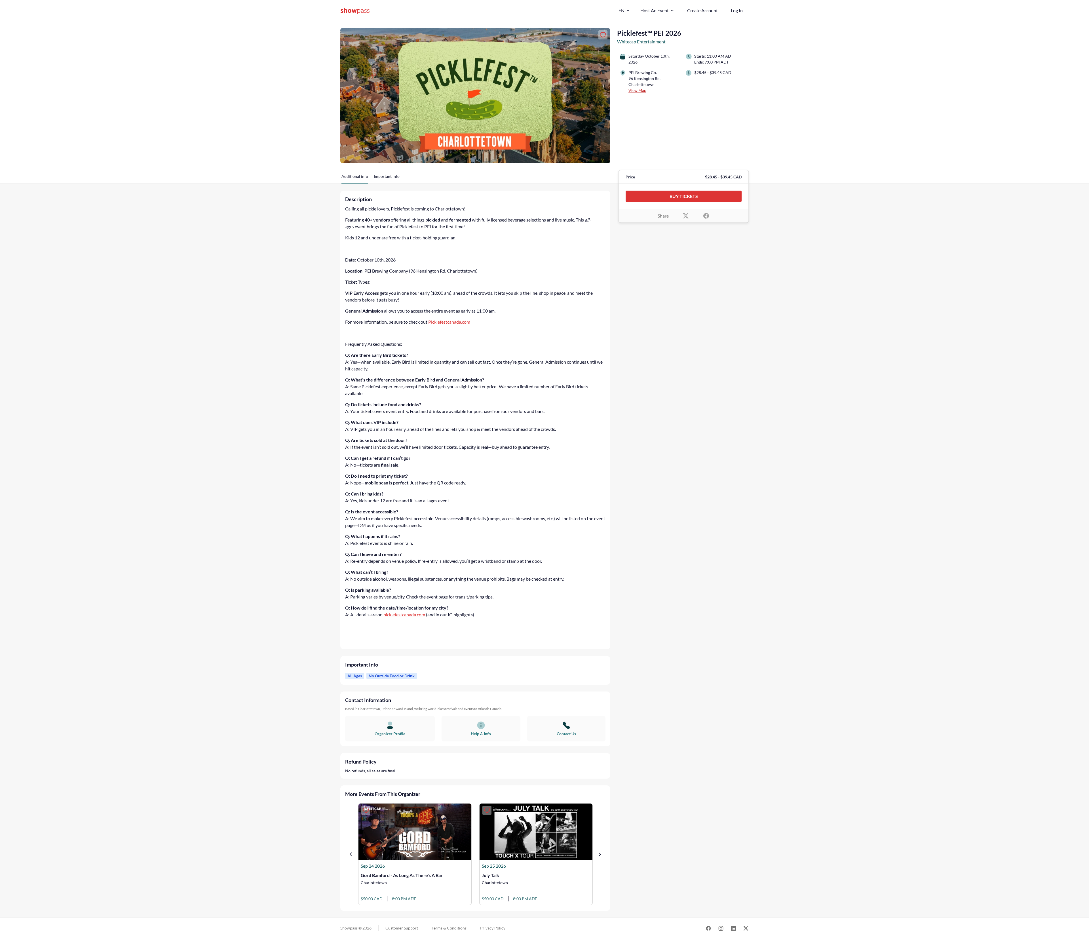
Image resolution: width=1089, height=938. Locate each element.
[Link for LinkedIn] (733, 928)
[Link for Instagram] (721, 928)
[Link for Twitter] (746, 928)
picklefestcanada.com (404, 614)
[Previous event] (350, 854)
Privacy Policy (492, 928)
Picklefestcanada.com (449, 321)
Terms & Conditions (449, 928)
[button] (354, 178)
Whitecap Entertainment (641, 41)
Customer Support (401, 928)
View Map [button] (637, 90)
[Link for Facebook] (708, 928)
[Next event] (599, 854)
